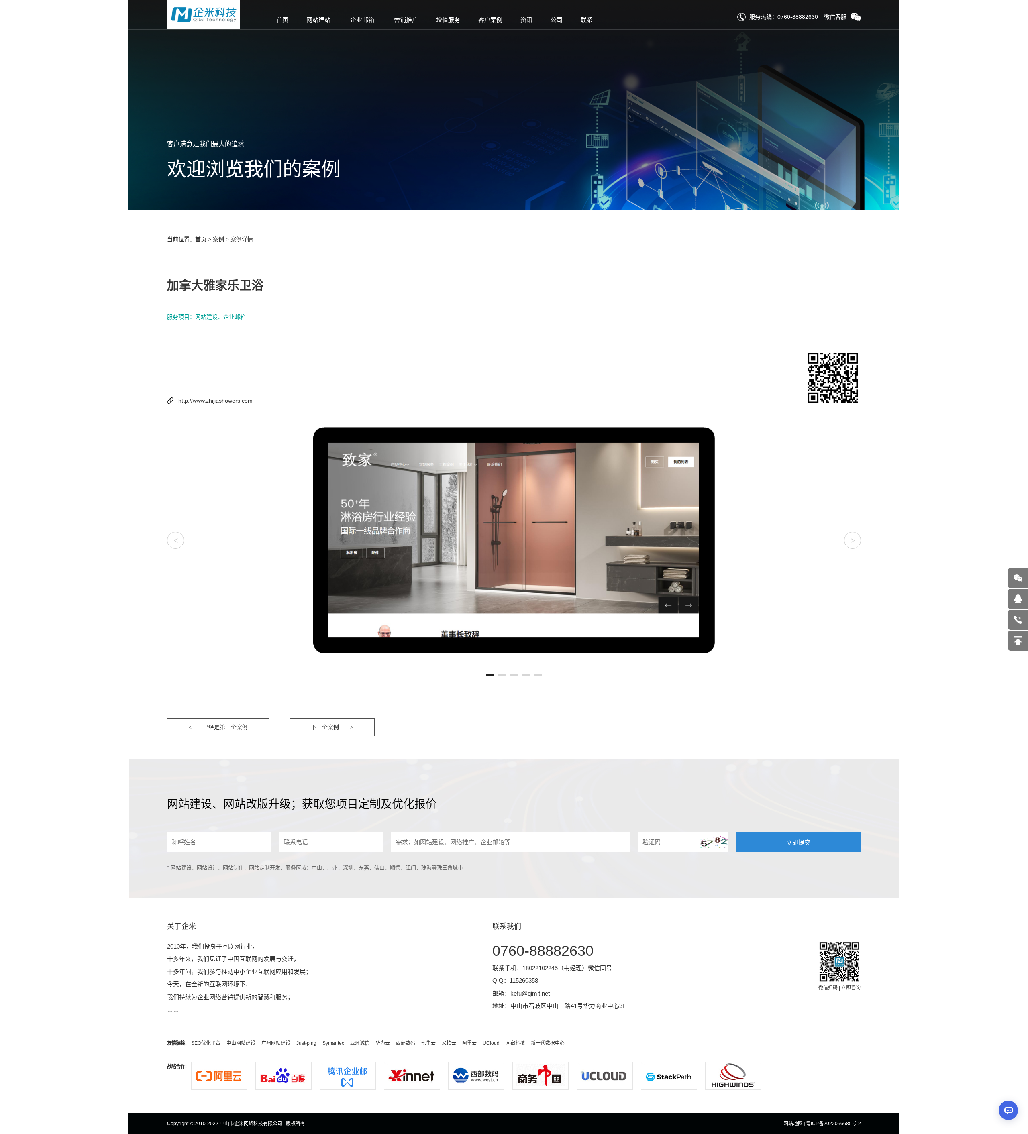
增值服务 (448, 19)
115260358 (524, 980)
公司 (557, 19)
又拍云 (449, 1043)
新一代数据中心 (548, 1043)
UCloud (491, 1043)
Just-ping (306, 1043)
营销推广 (406, 19)
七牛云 (428, 1043)
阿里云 (469, 1043)
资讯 (526, 19)
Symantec (333, 1043)
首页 (282, 19)
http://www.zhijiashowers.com (215, 400)
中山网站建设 (240, 1043)
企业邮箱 (362, 19)
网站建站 (318, 19)
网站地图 (793, 1123)
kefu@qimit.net (530, 993)
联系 (587, 19)
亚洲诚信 (359, 1043)
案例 (218, 239)
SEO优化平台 (205, 1043)
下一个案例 (325, 727)
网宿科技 (515, 1043)
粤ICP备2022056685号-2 (833, 1123)
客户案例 (490, 19)
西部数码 (405, 1043)
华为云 (382, 1043)
